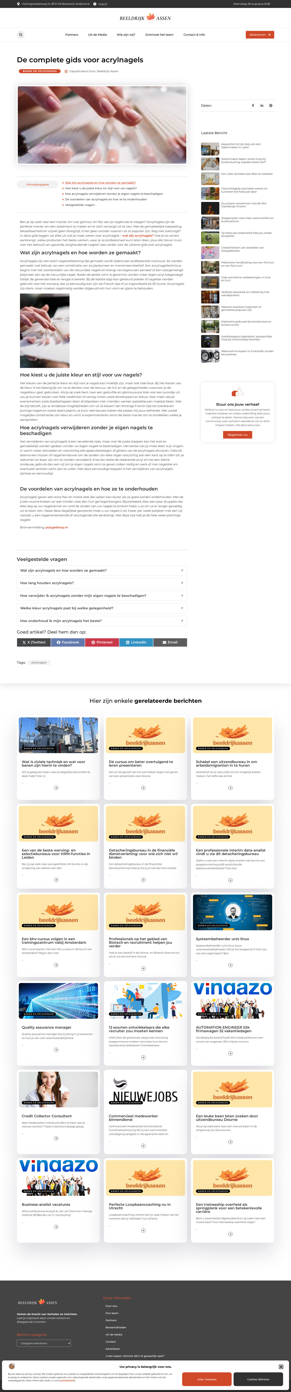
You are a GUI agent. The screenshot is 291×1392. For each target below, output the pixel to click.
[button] (281, 1367)
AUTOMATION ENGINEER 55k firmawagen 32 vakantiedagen (223, 1029)
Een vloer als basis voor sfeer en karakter (247, 173)
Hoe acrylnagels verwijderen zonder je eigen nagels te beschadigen (114, 194)
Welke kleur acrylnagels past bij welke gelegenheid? (102, 608)
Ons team (112, 1313)
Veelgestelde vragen (80, 205)
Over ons (111, 1306)
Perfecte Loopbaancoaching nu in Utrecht (140, 1206)
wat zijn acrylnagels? (138, 235)
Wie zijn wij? (126, 34)
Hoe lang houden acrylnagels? (102, 583)
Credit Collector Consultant (47, 1116)
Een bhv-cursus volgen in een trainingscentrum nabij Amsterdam (54, 941)
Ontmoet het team (159, 34)
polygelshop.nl (57, 527)
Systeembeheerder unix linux (222, 939)
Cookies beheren (258, 1379)
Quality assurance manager (46, 1027)
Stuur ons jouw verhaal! (237, 404)
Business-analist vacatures (46, 1204)
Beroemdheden (116, 1327)
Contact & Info (194, 34)
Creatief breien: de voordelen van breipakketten (242, 249)
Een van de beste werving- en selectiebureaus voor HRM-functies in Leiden (56, 854)
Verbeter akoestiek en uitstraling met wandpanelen (245, 293)
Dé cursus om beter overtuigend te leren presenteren (141, 764)
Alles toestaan (207, 1379)
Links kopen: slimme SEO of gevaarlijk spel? (135, 1355)
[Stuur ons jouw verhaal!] (238, 392)
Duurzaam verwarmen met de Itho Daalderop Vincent (243, 205)
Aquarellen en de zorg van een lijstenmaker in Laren (241, 145)
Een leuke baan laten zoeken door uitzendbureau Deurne (227, 1118)
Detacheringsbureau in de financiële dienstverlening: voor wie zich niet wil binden (143, 854)
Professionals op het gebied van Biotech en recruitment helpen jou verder (140, 942)
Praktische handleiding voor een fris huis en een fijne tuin (247, 264)
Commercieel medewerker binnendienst (133, 1118)
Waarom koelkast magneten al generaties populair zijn (241, 308)
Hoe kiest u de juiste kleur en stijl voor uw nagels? (101, 188)
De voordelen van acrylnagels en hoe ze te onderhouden (106, 199)
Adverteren (113, 1348)
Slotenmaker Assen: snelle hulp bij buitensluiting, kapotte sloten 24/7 (243, 160)
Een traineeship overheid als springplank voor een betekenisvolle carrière (229, 1208)
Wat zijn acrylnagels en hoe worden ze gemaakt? (100, 182)
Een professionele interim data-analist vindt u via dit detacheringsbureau (231, 852)
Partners (71, 34)
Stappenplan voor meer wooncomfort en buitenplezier (247, 219)
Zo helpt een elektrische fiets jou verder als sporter (246, 234)
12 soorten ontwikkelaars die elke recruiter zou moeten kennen (139, 1029)
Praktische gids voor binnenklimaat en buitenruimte (246, 323)
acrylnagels (38, 662)
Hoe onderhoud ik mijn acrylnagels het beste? (102, 621)
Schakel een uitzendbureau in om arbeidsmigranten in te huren (226, 764)
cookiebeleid (67, 1380)
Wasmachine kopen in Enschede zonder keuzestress (247, 352)
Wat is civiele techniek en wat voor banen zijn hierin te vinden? (53, 764)
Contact (111, 1341)
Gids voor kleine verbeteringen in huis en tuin (245, 279)
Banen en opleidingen (40, 71)
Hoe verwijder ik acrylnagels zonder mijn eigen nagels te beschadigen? (102, 596)
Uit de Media (97, 34)
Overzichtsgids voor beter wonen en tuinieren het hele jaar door (244, 190)
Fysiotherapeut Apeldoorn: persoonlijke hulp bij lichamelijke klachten (246, 338)
